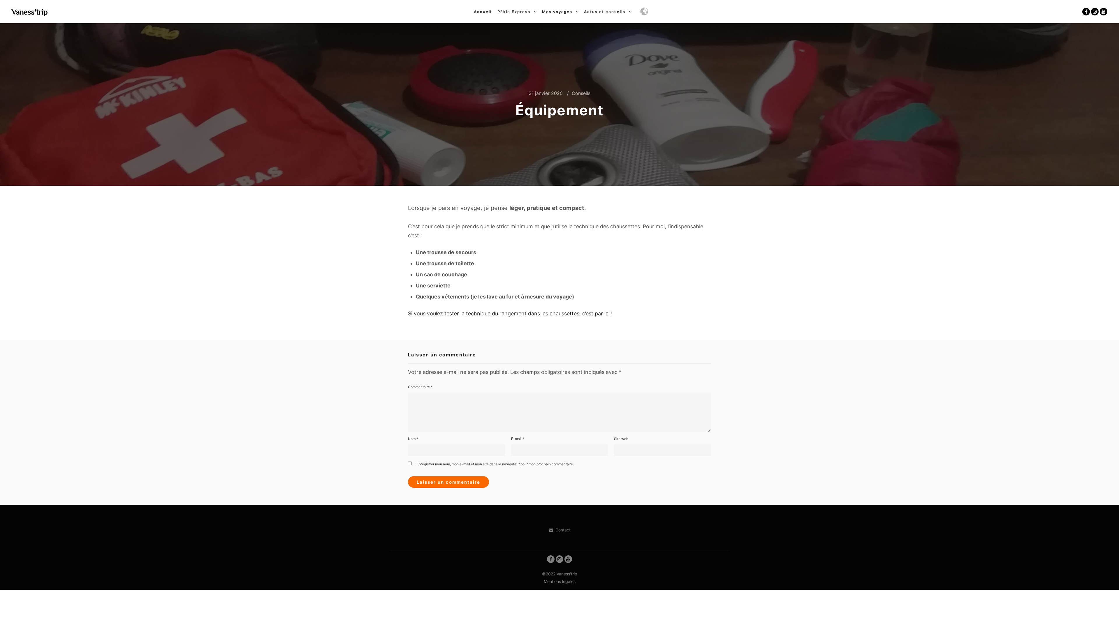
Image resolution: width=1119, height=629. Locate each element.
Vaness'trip (30, 11)
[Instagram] (1095, 11)
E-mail (517, 439)
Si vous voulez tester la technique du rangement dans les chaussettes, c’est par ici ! (510, 313)
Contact (563, 529)
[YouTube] (1103, 11)
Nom (413, 439)
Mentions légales (560, 581)
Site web (621, 439)
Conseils (581, 93)
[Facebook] (1086, 11)
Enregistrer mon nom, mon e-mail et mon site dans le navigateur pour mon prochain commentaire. (495, 464)
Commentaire (420, 387)
